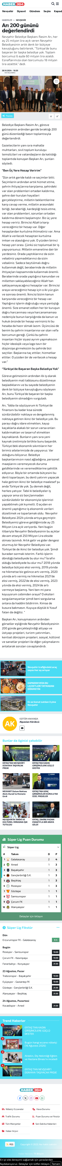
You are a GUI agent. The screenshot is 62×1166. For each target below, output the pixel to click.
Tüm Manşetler (13, 1123)
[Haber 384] (13, 4)
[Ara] (53, 3)
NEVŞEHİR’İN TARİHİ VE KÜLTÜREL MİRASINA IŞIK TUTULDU (15, 822)
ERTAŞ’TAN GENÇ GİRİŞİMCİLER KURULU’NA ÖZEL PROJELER (45, 794)
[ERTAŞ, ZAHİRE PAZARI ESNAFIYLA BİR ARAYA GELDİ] (46, 809)
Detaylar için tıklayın (31, 916)
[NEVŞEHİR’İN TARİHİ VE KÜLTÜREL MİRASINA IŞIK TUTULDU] (16, 809)
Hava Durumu (43, 1109)
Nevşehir (7, 11)
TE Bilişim (39, 1153)
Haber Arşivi (12, 1131)
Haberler (7, 20)
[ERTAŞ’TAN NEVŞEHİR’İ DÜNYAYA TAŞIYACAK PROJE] (16, 752)
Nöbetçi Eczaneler (15, 1109)
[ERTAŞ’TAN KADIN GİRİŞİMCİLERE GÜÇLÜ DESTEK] (46, 752)
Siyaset (21, 11)
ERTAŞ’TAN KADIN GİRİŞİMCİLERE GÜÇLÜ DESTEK (43, 765)
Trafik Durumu (12, 1116)
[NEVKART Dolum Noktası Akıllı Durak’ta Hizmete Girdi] (16, 780)
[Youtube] (36, 1098)
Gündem (34, 11)
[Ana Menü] (57, 3)
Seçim (47, 11)
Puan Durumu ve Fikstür (48, 1116)
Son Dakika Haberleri (46, 1123)
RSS (11, 1144)
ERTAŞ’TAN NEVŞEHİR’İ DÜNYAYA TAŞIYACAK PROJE (14, 765)
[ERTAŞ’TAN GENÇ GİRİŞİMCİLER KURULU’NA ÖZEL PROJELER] (46, 780)
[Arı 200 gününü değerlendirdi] (31, 94)
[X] (25, 1098)
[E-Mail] (22, 728)
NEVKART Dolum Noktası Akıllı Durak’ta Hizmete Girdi (15, 794)
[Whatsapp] (42, 1098)
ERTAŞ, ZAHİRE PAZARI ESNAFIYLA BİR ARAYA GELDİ (43, 822)
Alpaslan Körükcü (29, 721)
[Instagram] (31, 1098)
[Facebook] (19, 1098)
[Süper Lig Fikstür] (58, 927)
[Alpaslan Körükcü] (10, 723)
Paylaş (9, 115)
